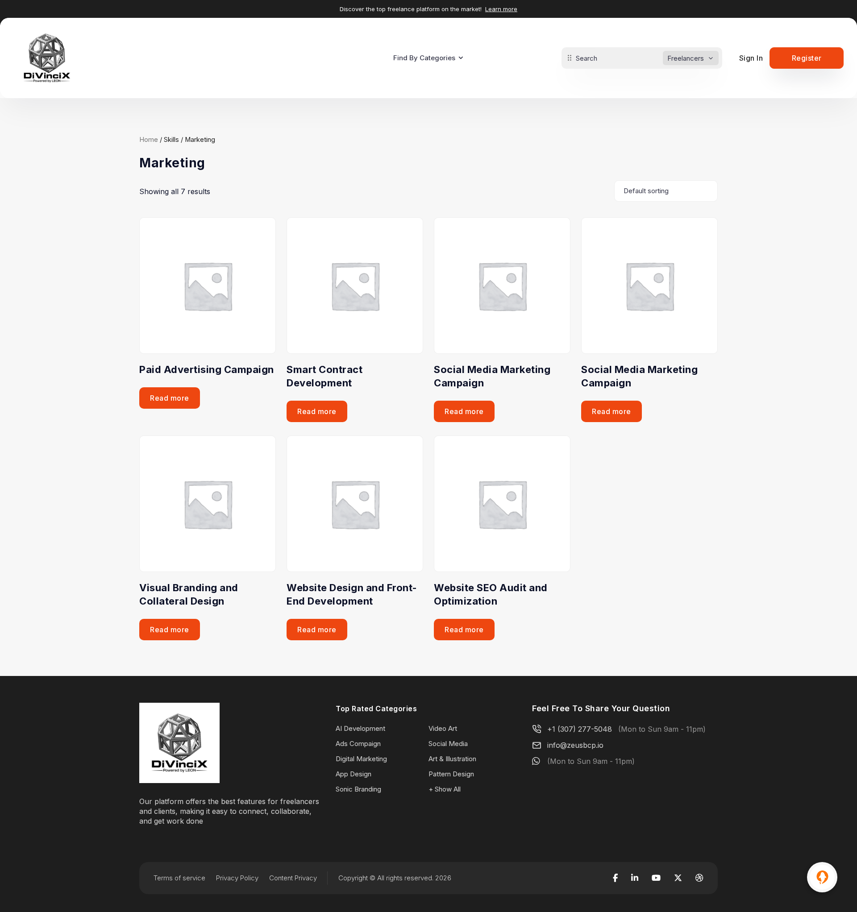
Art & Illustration (452, 758)
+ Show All (444, 789)
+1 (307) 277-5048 (579, 729)
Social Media (448, 743)
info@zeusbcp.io (575, 745)
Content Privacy (293, 878)
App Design (353, 774)
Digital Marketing (361, 758)
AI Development (360, 728)
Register (807, 58)
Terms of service (179, 878)
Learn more (501, 8)
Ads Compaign (358, 743)
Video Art (442, 728)
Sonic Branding (358, 789)
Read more (169, 398)
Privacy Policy (237, 878)
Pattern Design (451, 774)
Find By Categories (424, 58)
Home (148, 140)
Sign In (751, 58)
